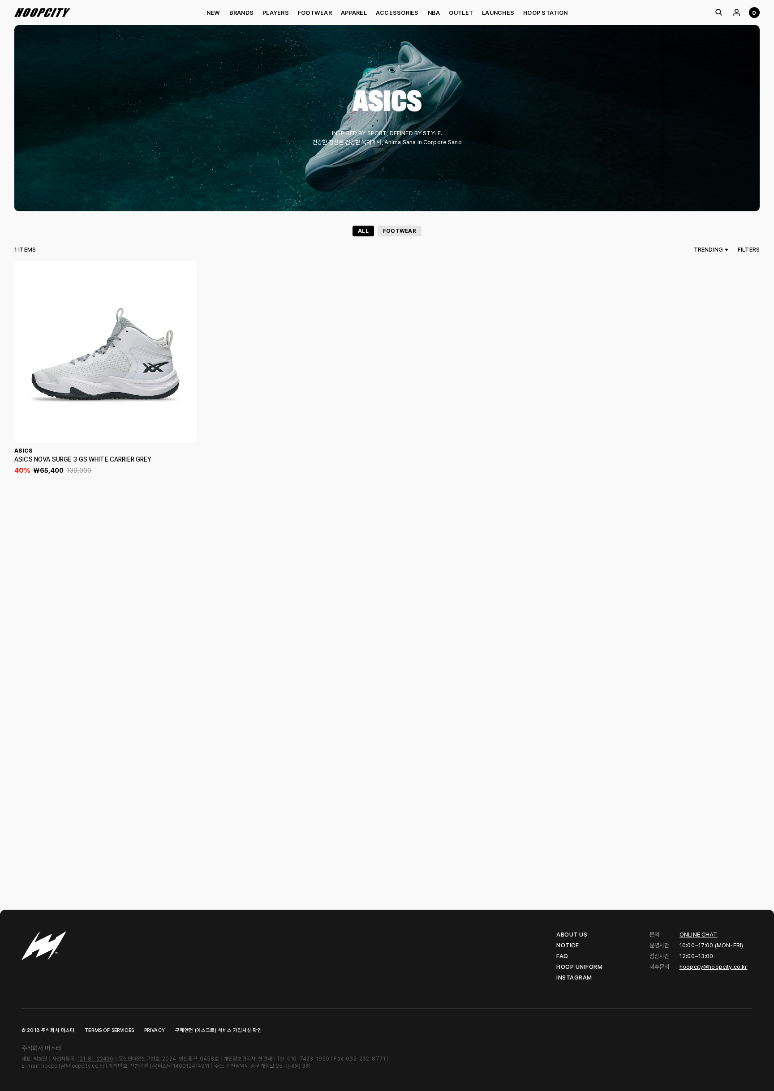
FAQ (562, 956)
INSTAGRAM (574, 977)
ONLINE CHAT (698, 934)
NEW (213, 13)
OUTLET (461, 13)
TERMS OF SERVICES (109, 1030)
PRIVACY (154, 1030)
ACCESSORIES (397, 13)
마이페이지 (736, 12)
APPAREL (354, 13)
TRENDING (708, 249)
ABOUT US (571, 934)
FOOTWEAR (315, 13)
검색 (718, 12)
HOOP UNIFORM (579, 966)
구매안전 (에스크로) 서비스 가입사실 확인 (218, 1030)
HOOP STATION (545, 13)
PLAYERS (275, 13)
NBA (434, 13)
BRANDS (241, 13)
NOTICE (567, 945)
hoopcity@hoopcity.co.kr (713, 966)
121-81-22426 (95, 1059)
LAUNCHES (498, 13)
